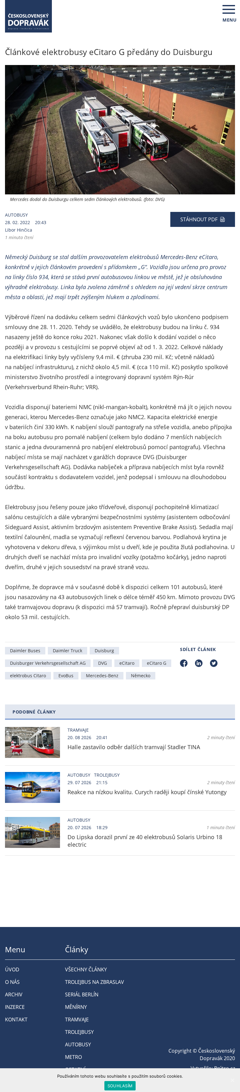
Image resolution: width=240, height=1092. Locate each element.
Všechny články (86, 969)
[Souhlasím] (232, 1080)
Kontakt (16, 1019)
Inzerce (15, 1007)
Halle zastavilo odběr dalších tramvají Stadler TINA (134, 747)
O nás (12, 982)
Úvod (12, 969)
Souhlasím (120, 1085)
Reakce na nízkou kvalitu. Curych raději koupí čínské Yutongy (147, 792)
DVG (102, 663)
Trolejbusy (107, 775)
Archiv (13, 994)
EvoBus (65, 676)
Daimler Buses (25, 651)
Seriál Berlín (81, 994)
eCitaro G (156, 663)
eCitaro (126, 663)
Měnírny (76, 1007)
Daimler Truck (67, 651)
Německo (140, 676)
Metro (73, 1057)
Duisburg (104, 651)
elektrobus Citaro (28, 676)
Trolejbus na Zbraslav (94, 982)
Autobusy (16, 215)
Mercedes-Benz (102, 676)
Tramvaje (78, 730)
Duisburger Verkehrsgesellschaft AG (48, 663)
